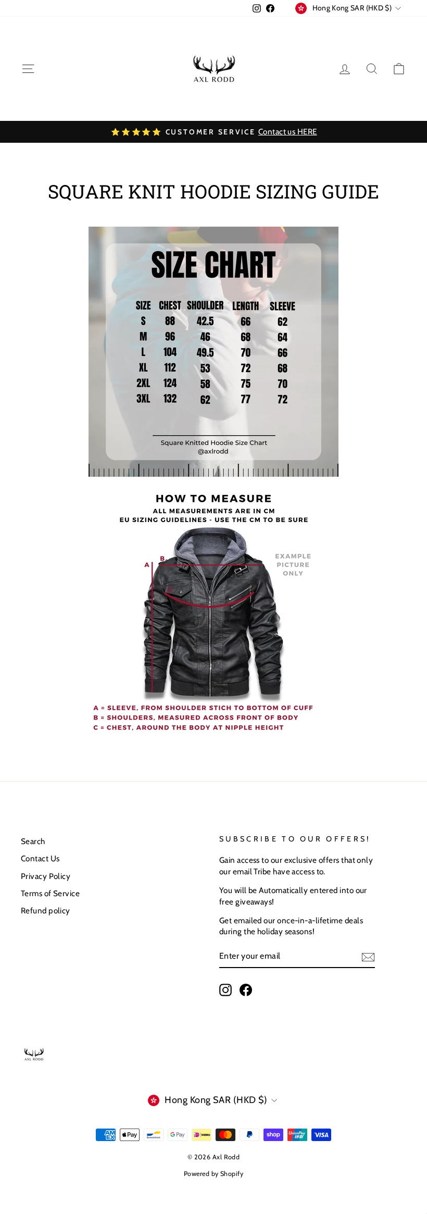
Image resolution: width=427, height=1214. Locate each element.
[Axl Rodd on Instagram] (225, 990)
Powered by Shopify (213, 1174)
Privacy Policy (45, 876)
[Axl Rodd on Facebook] (246, 990)
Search (33, 841)
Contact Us (40, 858)
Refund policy (45, 910)
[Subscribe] (368, 956)
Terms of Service (50, 893)
